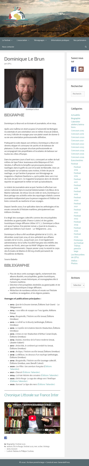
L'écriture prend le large (49, 26)
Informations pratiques (60, 40)
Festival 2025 (20, 444)
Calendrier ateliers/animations (77, 124)
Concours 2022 (77, 144)
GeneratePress (64, 462)
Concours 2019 (77, 134)
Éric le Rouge (18, 447)
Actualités (75, 115)
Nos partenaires (80, 40)
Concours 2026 (77, 157)
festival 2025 (28, 447)
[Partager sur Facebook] (5, 438)
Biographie (11, 444)
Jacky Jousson (12, 449)
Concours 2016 (77, 131)
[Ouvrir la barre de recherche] (86, 47)
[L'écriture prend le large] (17, 15)
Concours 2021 (77, 141)
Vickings (46, 447)
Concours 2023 (77, 147)
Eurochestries (77, 161)
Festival (74, 164)
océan (40, 447)
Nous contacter (8, 47)
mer (35, 447)
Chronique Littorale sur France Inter (31, 395)
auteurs (10, 447)
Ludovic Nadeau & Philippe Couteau (20, 451)
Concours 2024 (77, 151)
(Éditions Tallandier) (31, 372)
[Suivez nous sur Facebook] (73, 69)
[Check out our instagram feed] (81, 69)
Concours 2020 (77, 137)
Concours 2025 (77, 154)
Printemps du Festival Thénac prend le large (78, 245)
